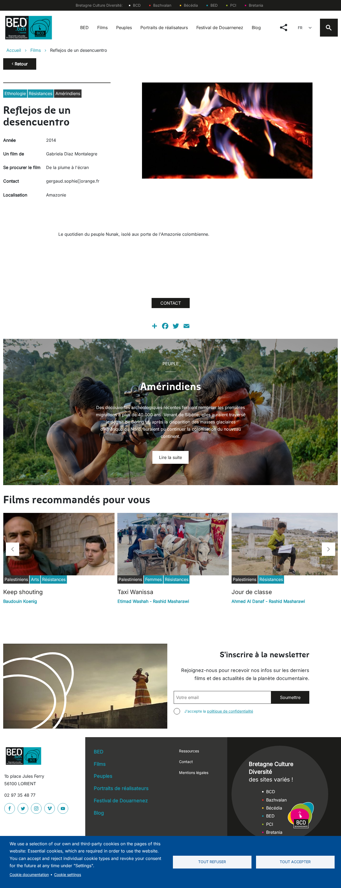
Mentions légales (193, 772)
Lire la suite (170, 457)
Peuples (124, 27)
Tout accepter (295, 862)
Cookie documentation (29, 875)
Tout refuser (212, 862)
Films (102, 27)
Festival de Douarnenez (219, 27)
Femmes (153, 579)
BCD (137, 5)
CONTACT (170, 303)
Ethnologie (15, 93)
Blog (256, 27)
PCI (233, 5)
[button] (12, 549)
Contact (186, 761)
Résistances (40, 93)
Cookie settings (67, 875)
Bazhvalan (162, 5)
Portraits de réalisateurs (164, 27)
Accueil (13, 50)
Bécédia (191, 5)
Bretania (256, 5)
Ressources (189, 751)
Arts (35, 579)
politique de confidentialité (230, 711)
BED (214, 5)
